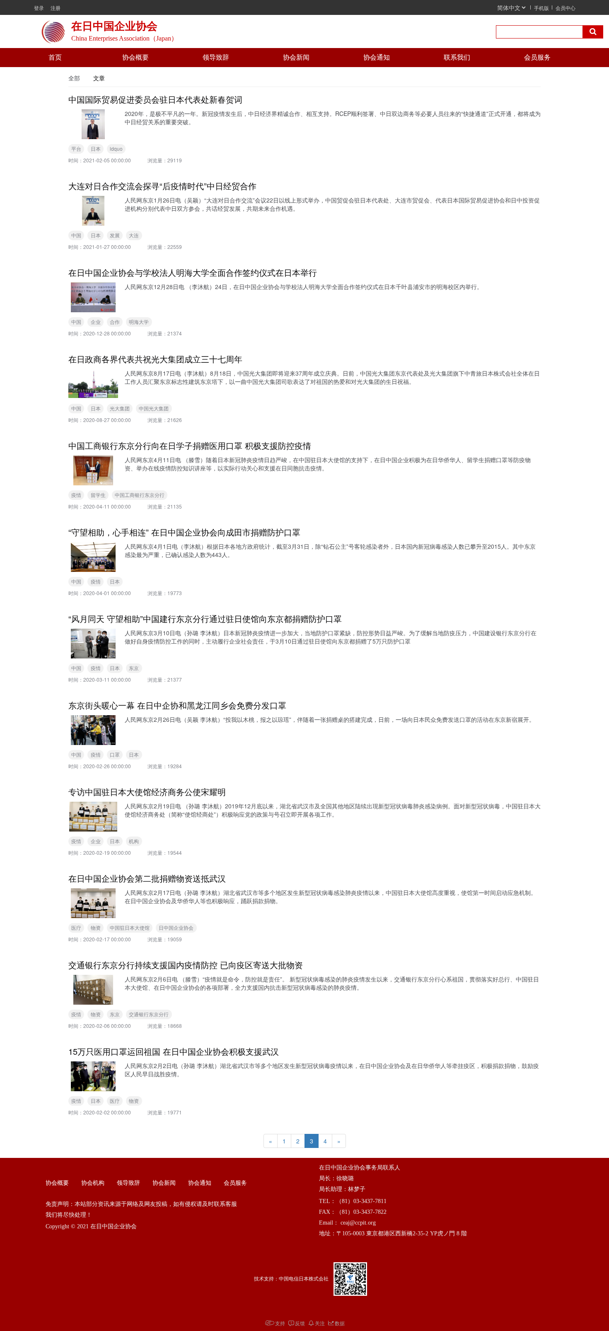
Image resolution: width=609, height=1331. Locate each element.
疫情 (76, 494)
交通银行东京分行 (149, 1014)
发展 (115, 235)
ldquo (116, 148)
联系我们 (457, 57)
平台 (76, 148)
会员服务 (537, 57)
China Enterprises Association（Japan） (124, 38)
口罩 (115, 754)
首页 (55, 57)
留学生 (98, 494)
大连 (134, 235)
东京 (134, 667)
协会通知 (376, 57)
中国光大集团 (154, 408)
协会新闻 (296, 57)
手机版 (541, 7)
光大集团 (120, 408)
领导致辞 (216, 57)
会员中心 (565, 7)
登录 (39, 7)
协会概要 (135, 57)
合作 (115, 321)
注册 (55, 7)
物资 (96, 927)
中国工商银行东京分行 (139, 494)
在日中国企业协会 (115, 26)
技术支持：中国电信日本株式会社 (291, 1279)
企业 (96, 321)
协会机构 (92, 1183)
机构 (134, 840)
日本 (96, 148)
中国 (76, 235)
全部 (74, 78)
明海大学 (139, 321)
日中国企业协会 (176, 927)
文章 (99, 78)
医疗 (76, 927)
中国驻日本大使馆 (130, 927)
